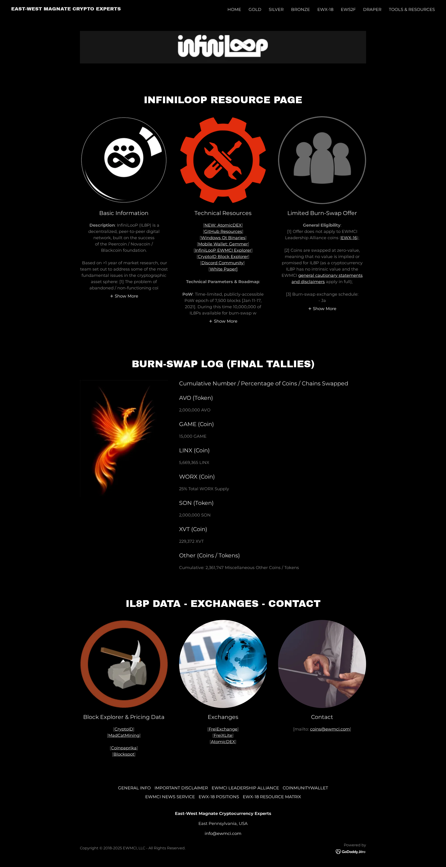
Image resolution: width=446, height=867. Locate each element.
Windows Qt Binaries (223, 237)
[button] (124, 295)
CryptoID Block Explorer (223, 256)
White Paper (223, 269)
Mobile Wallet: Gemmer (223, 244)
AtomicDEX (223, 741)
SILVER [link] (276, 9)
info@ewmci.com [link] (223, 833)
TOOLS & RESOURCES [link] (412, 9)
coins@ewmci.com (330, 729)
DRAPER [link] (372, 9)
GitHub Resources (223, 231)
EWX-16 (349, 237)
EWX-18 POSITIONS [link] (219, 796)
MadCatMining (123, 735)
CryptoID (124, 729)
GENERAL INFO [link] (134, 788)
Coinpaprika (124, 748)
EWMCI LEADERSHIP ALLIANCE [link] (245, 788)
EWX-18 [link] (325, 9)
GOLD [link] (255, 9)
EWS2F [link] (348, 9)
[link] (66, 9)
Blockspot (123, 754)
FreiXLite (223, 735)
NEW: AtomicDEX (223, 225)
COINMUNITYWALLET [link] (305, 788)
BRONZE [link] (300, 9)
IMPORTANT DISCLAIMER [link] (181, 788)
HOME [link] (234, 9)
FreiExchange (223, 729)
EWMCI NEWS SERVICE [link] (170, 796)
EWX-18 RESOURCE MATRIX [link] (272, 796)
